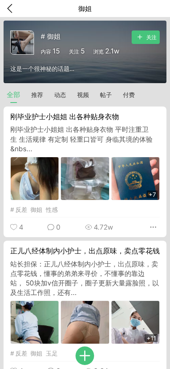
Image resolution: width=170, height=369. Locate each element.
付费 (129, 95)
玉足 (52, 353)
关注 (151, 38)
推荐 (37, 95)
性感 (52, 209)
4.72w (102, 227)
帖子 (106, 95)
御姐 (36, 209)
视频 (83, 95)
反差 (21, 209)
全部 (13, 94)
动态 (60, 95)
